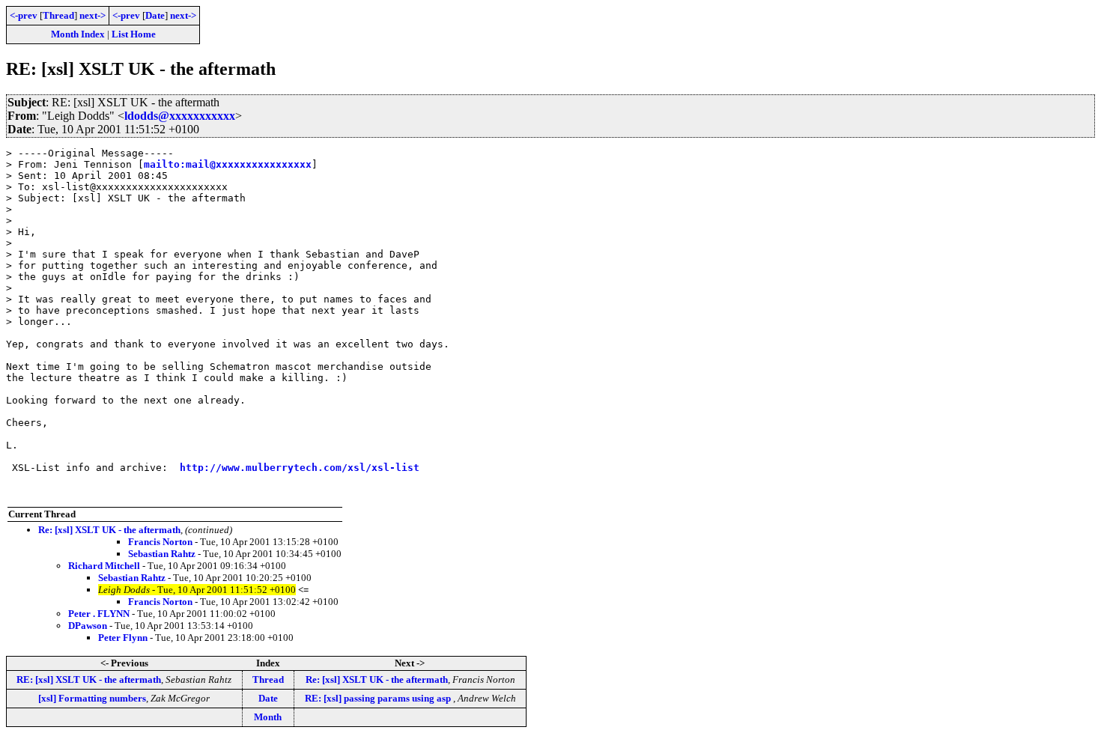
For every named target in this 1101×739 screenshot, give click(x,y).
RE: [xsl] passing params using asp (379, 698)
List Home (134, 34)
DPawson (87, 625)
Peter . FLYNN (99, 613)
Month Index (78, 34)
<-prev (23, 15)
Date (155, 15)
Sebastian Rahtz (161, 553)
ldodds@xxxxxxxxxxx (179, 115)
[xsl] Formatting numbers (92, 698)
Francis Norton (160, 541)
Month (268, 717)
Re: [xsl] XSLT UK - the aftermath (109, 529)
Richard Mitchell (104, 565)
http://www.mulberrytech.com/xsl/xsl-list (299, 467)
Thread (58, 15)
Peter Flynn (123, 637)
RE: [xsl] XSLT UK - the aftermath (88, 679)
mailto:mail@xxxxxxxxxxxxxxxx (228, 164)
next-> (92, 15)
